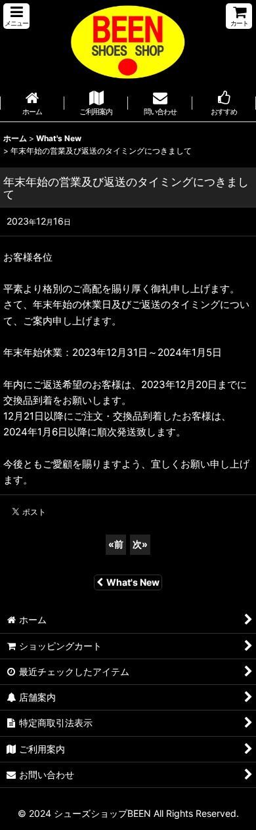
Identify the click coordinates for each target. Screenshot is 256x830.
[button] (16, 16)
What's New (133, 582)
